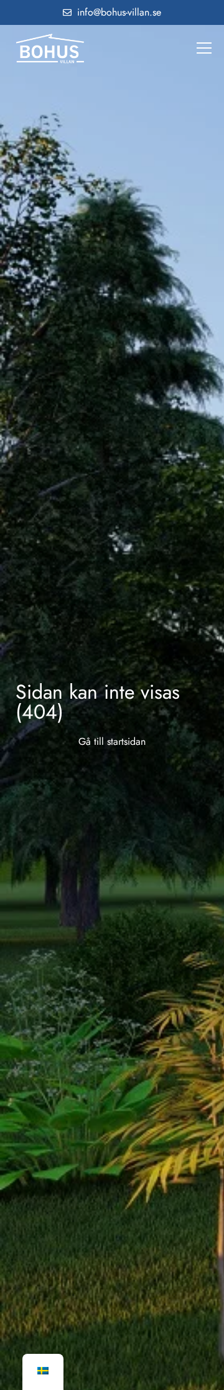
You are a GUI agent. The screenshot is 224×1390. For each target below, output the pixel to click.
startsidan (126, 741)
